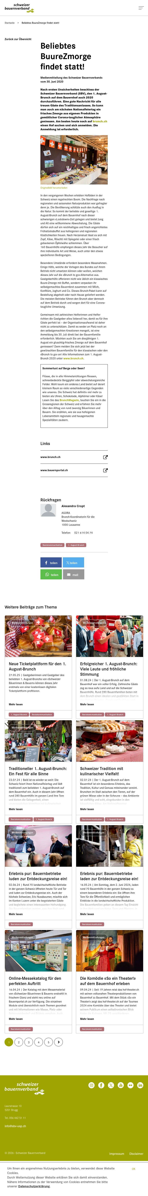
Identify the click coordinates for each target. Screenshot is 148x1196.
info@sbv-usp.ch (15, 1126)
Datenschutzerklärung (34, 1186)
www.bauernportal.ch (54, 470)
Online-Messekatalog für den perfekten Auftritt (35, 981)
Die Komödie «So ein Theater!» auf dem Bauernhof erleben (108, 981)
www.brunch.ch (73, 358)
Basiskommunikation (52, 545)
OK (133, 1169)
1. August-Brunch (76, 545)
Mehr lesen (16, 704)
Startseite (10, 22)
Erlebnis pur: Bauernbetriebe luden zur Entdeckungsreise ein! (38, 876)
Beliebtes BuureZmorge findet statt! (40, 22)
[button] (51, 562)
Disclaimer (136, 1153)
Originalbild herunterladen (53, 188)
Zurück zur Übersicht (18, 39)
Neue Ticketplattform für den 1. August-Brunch (37, 666)
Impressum (117, 1153)
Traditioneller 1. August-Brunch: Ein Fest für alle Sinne (38, 771)
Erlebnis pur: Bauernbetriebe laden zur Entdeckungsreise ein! (109, 876)
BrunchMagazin (69, 400)
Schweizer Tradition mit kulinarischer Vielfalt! (101, 771)
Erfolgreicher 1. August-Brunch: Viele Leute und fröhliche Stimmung (108, 669)
